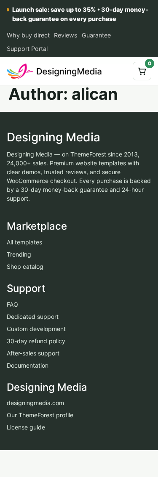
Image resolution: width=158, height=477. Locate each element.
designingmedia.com (35, 402)
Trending (19, 254)
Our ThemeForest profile (40, 415)
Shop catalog (25, 266)
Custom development (36, 328)
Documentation (27, 364)
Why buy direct (28, 35)
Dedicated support (33, 316)
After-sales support (33, 352)
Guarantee (96, 35)
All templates (24, 242)
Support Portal (27, 48)
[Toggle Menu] (120, 71)
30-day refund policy (36, 340)
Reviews (66, 35)
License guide (26, 427)
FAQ (12, 303)
